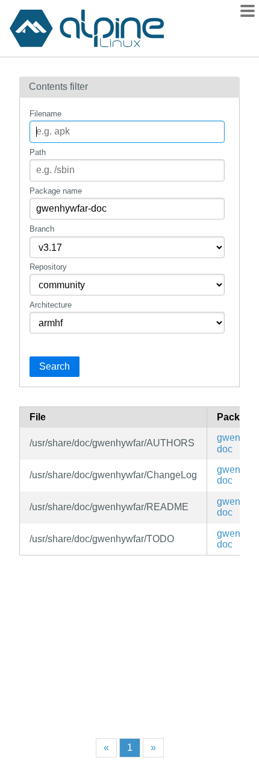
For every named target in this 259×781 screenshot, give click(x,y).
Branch (42, 228)
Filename (45, 113)
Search (54, 366)
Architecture (51, 304)
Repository (48, 266)
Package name (56, 190)
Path (38, 152)
